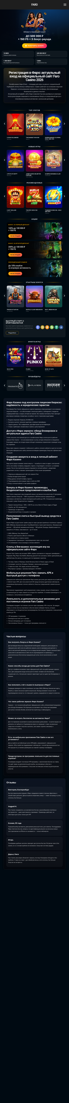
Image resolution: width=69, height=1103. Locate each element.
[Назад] (4, 123)
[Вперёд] (64, 123)
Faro (34, 4)
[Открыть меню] (65, 5)
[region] (34, 127)
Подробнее (12, 333)
